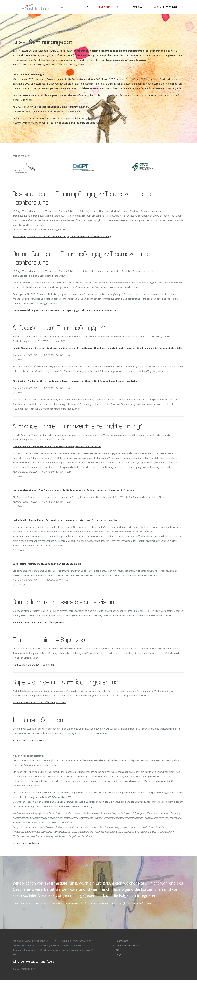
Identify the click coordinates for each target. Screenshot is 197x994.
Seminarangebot (109, 7)
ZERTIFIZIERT (53, 940)
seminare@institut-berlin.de (108, 88)
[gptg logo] (142, 167)
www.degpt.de (173, 88)
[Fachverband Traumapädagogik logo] (25, 167)
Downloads (137, 7)
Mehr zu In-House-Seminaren (28, 740)
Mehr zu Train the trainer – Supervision (33, 664)
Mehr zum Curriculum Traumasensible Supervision (39, 622)
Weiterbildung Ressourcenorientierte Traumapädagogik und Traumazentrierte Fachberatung (62, 236)
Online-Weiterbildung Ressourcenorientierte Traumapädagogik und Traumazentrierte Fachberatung (65, 310)
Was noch (173, 7)
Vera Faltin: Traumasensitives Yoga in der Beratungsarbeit (47, 563)
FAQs (118, 954)
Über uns (84, 7)
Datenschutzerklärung (127, 945)
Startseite (65, 7)
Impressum (122, 940)
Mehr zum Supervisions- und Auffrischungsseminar (39, 702)
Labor (157, 7)
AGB (118, 949)
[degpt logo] (83, 167)
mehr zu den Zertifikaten (26, 843)
